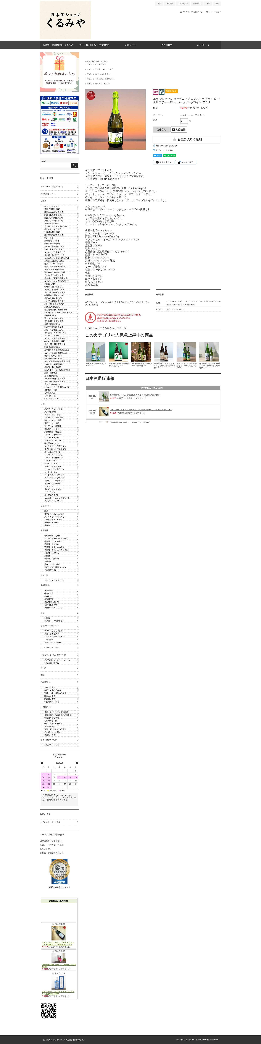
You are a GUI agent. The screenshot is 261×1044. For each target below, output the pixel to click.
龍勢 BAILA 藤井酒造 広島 (54, 381)
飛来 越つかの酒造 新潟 (53, 318)
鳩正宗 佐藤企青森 (51, 223)
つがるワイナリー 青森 (53, 417)
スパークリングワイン (103, 74)
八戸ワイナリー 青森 (53, 409)
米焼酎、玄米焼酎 (51, 559)
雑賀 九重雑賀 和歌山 (53, 356)
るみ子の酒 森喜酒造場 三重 (55, 353)
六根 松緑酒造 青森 (52, 232)
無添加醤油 (48, 590)
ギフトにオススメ (51, 206)
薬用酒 (47, 525)
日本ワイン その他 (52, 440)
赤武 (159, 4)
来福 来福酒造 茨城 (53, 330)
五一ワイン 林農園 (52, 426)
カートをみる (215, 12)
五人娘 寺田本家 (51, 335)
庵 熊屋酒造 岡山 (51, 376)
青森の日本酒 (49, 687)
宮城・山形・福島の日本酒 (55, 693)
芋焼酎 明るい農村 (52, 541)
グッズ (43, 668)
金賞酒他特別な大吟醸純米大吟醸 (58, 715)
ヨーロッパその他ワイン (54, 469)
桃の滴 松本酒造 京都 (53, 358)
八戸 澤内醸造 (50, 412)
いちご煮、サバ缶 (51, 663)
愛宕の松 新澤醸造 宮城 (53, 287)
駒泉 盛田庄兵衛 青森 (53, 215)
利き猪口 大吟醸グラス (54, 621)
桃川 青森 (48, 238)
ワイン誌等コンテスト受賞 (55, 449)
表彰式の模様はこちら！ (59, 887)
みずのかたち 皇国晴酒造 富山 (56, 350)
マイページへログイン (193, 12)
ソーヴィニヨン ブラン (53, 455)
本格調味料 (45, 585)
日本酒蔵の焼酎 (50, 570)
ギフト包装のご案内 (49, 740)
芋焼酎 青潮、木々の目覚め (56, 550)
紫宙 (217, 4)
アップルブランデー (52, 642)
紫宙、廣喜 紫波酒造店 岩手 (55, 267)
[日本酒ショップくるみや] (65, 38)
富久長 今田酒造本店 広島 (54, 379)
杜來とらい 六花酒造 (52, 229)
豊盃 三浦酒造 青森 (52, 209)
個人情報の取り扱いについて (53, 1040)
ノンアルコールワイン (53, 501)
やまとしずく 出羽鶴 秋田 (54, 252)
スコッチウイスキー (52, 634)
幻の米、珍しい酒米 (52, 732)
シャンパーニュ (50, 472)
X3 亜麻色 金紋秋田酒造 (54, 261)
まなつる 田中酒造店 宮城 (54, 292)
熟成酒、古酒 (49, 735)
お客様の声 (166, 45)
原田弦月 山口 (50, 390)
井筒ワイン (197, 4)
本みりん (48, 596)
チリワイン (48, 486)
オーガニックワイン (102, 83)
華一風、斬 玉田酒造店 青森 (55, 226)
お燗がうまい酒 (50, 721)
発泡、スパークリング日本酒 (56, 712)
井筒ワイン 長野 (51, 423)
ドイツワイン (49, 492)
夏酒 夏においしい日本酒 (55, 729)
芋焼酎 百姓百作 (51, 544)
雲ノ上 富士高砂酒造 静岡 (54, 344)
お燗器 (47, 618)
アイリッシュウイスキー (54, 631)
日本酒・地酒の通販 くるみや (58, 45)
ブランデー (48, 640)
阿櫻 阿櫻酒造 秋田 (52, 244)
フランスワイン (50, 460)
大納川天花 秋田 (51, 241)
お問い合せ (130, 45)
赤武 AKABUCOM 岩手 (53, 264)
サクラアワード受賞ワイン (104, 79)
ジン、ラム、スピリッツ (51, 647)
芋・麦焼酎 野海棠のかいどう (56, 538)
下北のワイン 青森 (52, 415)
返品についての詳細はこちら (167, 146)
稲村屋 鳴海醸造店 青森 (53, 235)
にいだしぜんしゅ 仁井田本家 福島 (58, 313)
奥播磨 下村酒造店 (52, 367)
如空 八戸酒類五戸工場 (53, 218)
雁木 (208, 4)
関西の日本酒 (49, 699)
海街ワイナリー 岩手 (52, 420)
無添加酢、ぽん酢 (51, 602)
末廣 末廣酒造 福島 (52, 307)
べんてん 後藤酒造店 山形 (54, 301)
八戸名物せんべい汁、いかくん (57, 660)
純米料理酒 (48, 599)
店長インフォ (203, 45)
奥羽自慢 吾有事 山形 (53, 298)
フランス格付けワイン (53, 458)
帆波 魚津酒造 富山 (52, 347)
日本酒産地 (45, 682)
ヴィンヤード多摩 (51, 438)
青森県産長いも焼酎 (52, 536)
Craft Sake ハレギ (51, 399)
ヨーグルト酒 (183, 4)
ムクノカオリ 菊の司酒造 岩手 (56, 281)
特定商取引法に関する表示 (75, 1040)
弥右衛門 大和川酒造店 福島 (55, 310)
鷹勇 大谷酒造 (50, 373)
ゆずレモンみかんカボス (54, 514)
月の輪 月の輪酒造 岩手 (53, 275)
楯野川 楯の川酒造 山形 (53, 295)
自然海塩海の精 (50, 605)
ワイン (89, 64)
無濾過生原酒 (49, 726)
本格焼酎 (44, 530)
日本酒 (43, 201)
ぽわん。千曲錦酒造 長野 (54, 341)
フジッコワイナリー (52, 435)
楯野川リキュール (51, 522)
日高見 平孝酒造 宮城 (54, 290)
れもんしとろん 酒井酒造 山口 (56, 387)
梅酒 (46, 511)
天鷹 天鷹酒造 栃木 (52, 324)
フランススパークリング (54, 475)
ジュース (44, 575)
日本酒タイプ (46, 707)
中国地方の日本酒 (51, 702)
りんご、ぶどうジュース (54, 580)
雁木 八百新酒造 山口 (53, 384)
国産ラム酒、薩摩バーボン (55, 567)
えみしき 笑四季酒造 (53, 364)
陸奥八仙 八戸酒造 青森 (53, 212)
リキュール (45, 506)
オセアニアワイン (51, 495)
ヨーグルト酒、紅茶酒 (53, 520)
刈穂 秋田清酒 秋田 (53, 249)
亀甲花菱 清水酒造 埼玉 (55, 333)
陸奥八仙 (170, 4)
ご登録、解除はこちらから (51, 853)
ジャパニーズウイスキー (54, 637)
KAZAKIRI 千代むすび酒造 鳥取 (57, 370)
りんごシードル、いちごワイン (57, 498)
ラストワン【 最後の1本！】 (52, 187)
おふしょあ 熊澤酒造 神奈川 (55, 338)
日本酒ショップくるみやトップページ (105, 328)
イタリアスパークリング (104, 69)
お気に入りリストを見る (51, 822)
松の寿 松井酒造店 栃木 (53, 327)
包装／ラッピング (51, 745)
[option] (96, 356)
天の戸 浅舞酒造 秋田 (54, 246)
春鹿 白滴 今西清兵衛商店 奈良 (57, 361)
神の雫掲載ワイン (51, 443)
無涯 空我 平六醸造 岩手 (54, 269)
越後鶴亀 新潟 (50, 315)
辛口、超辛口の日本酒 (53, 724)
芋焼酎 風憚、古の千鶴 (54, 547)
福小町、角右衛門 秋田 (54, 255)
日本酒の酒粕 (49, 393)
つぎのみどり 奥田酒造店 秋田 (56, 258)
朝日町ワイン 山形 (51, 429)
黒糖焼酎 (48, 561)
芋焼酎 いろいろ (51, 553)
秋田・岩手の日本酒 (52, 690)
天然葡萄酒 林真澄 (52, 432)
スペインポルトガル (52, 466)
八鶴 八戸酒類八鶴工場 (53, 221)
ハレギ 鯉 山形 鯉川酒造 (54, 304)
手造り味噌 (48, 593)
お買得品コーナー (48, 194)
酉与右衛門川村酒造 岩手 (54, 272)
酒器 (42, 613)
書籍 (42, 675)
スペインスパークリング (54, 478)
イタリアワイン (100, 64)
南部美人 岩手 (50, 284)
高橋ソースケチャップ (53, 608)
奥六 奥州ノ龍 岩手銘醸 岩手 (56, 278)
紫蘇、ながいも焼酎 (52, 564)
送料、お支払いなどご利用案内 (94, 45)
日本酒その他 (49, 396)
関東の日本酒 (49, 696)
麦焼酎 (47, 556)
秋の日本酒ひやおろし (53, 718)
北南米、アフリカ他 (52, 489)
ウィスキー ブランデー (50, 626)
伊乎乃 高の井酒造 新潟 (53, 321)
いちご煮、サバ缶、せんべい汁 (53, 655)
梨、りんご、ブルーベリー (55, 517)
